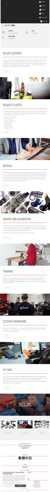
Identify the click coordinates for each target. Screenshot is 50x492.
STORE (42, 433)
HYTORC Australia (36, 481)
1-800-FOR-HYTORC (25, 447)
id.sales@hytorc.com (35, 33)
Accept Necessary (8, 485)
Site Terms (25, 467)
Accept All (20, 485)
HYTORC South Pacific (37, 486)
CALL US (7, 71)
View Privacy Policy (22, 488)
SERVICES (25, 433)
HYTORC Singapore (36, 484)
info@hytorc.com (25, 448)
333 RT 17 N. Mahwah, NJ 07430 (25, 445)
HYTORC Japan (37, 483)
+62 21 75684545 (11, 38)
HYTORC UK (37, 487)
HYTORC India (37, 482)
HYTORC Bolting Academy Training (16, 281)
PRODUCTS (8, 433)
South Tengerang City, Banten (13, 33)
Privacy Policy (25, 466)
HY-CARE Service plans (26, 376)
